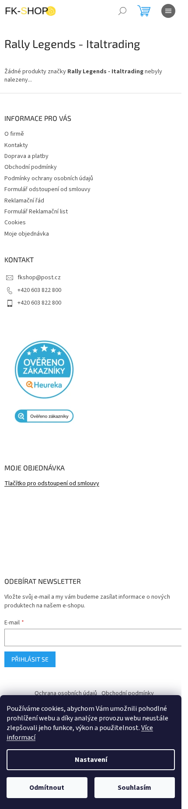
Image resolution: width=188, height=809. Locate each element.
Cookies (15, 222)
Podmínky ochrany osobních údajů (48, 178)
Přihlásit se (30, 659)
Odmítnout (46, 787)
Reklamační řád (24, 200)
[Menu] (168, 11)
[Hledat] (122, 11)
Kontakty (16, 145)
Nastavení (91, 759)
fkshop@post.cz (39, 277)
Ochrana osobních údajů (66, 693)
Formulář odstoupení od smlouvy (47, 189)
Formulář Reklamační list (36, 211)
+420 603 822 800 (39, 290)
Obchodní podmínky (30, 167)
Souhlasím (134, 787)
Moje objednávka (26, 234)
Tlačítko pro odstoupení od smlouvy (51, 484)
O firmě (14, 134)
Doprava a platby (26, 156)
